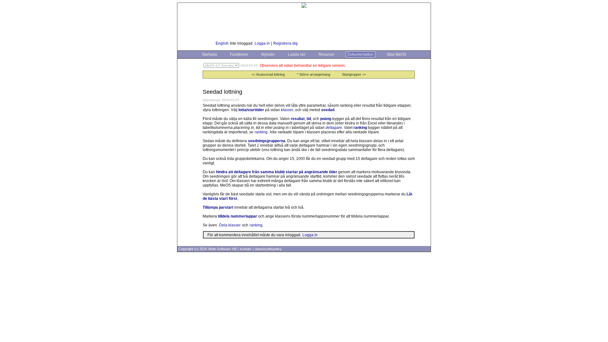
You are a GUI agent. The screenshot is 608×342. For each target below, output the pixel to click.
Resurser (326, 54)
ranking (261, 132)
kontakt (245, 249)
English (222, 43)
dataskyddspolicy (268, 249)
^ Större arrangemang (313, 74)
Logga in (262, 43)
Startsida (209, 54)
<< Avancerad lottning (268, 74)
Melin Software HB (222, 249)
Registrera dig (285, 43)
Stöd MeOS (396, 54)
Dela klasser (230, 225)
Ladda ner (297, 54)
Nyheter (268, 54)
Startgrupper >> (354, 74)
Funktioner (239, 54)
